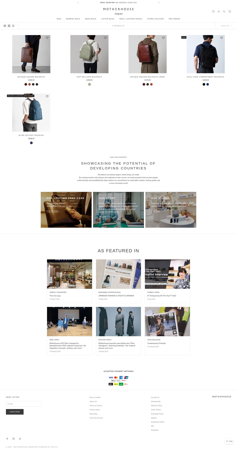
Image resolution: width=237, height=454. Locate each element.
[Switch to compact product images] (13, 25)
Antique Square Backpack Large (147, 77)
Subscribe (15, 412)
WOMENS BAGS (73, 19)
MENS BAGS (90, 19)
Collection (155, 430)
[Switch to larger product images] (5, 25)
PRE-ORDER (174, 19)
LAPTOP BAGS (107, 19)
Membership (155, 401)
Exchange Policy (157, 414)
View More (155, 211)
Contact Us (155, 397)
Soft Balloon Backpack (89, 77)
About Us (93, 401)
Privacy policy (95, 409)
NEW (59, 19)
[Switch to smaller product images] (9, 25)
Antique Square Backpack (31, 77)
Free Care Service (96, 418)
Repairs (154, 418)
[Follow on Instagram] (13, 438)
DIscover (102, 217)
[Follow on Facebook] (7, 438)
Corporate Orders (157, 422)
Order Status (156, 409)
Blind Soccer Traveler (31, 135)
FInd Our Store (52, 211)
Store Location (155, 19)
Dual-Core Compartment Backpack (205, 77)
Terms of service (96, 405)
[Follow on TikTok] (20, 438)
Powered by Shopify (48, 447)
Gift (152, 426)
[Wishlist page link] (213, 11)
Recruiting (93, 414)
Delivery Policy (156, 405)
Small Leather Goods (130, 19)
